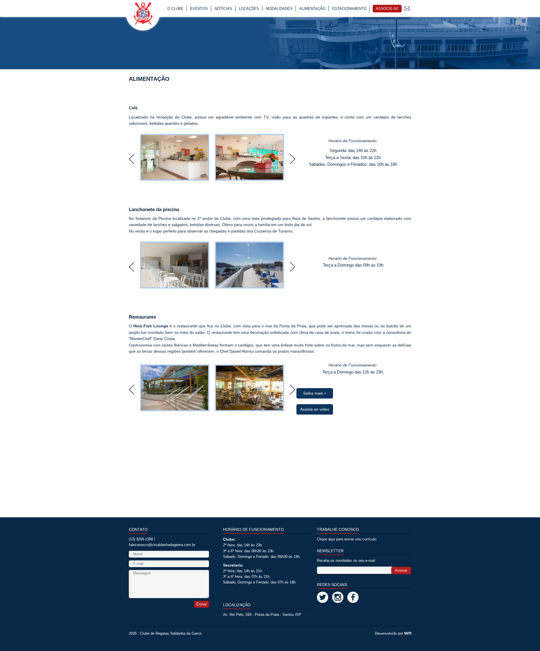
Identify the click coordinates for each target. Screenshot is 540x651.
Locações (249, 8)
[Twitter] (322, 597)
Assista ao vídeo (314, 409)
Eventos (199, 8)
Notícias (223, 8)
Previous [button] (131, 159)
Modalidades (279, 8)
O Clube (175, 8)
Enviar (201, 604)
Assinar (401, 570)
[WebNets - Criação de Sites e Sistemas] (407, 633)
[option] (174, 157)
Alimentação (312, 8)
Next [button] (292, 159)
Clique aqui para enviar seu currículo (346, 539)
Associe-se (387, 8)
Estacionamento (349, 8)
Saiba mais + (314, 393)
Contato (407, 8)
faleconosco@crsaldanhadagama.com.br (162, 545)
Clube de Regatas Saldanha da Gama (170, 634)
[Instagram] (337, 597)
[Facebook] (353, 597)
